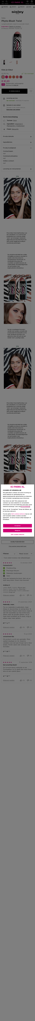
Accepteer (17, 525)
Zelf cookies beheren (17, 534)
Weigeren (17, 530)
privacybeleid (25, 506)
